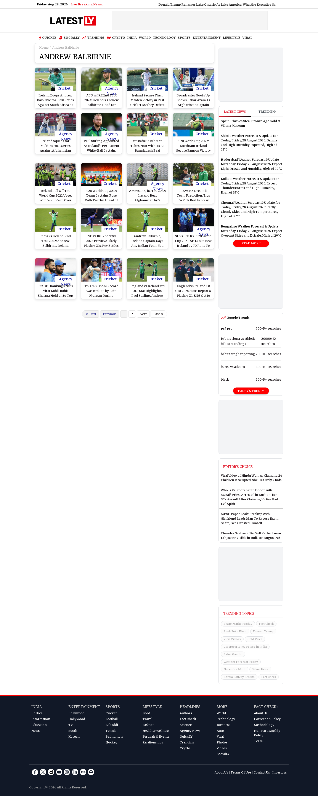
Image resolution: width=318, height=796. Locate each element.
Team (258, 741)
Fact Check (266, 623)
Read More (251, 243)
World (221, 713)
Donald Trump (263, 631)
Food (146, 713)
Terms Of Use (241, 772)
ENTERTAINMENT (207, 38)
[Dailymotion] (51, 772)
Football (112, 719)
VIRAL (247, 38)
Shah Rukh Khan (235, 631)
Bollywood (76, 713)
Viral (220, 736)
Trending (95, 38)
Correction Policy (267, 719)
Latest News (235, 112)
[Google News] (83, 772)
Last (158, 314)
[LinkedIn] (75, 772)
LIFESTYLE (231, 38)
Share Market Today (238, 623)
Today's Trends (251, 391)
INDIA (132, 38)
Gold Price (254, 639)
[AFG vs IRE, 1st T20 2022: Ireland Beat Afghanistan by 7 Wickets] (147, 174)
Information (40, 719)
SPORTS (184, 38)
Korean (74, 736)
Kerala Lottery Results (239, 677)
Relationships (153, 742)
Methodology (264, 725)
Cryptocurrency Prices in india (245, 646)
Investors (279, 772)
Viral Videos (232, 639)
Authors (186, 713)
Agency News (111, 88)
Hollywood (76, 719)
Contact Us (262, 772)
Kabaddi (112, 725)
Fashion (148, 725)
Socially (72, 38)
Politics (36, 713)
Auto (220, 731)
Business (223, 725)
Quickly (49, 38)
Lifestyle (152, 707)
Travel (147, 719)
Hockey (111, 742)
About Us (260, 713)
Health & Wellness (156, 731)
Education (39, 725)
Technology (226, 719)
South (72, 731)
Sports (113, 707)
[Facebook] (35, 772)
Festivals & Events (156, 736)
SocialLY (223, 754)
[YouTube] (59, 772)
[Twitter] (43, 772)
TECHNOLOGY (164, 38)
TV (70, 725)
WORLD (145, 38)
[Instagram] (67, 772)
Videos (222, 748)
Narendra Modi (235, 669)
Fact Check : (266, 707)
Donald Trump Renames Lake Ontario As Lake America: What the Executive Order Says (207, 4)
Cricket (64, 88)
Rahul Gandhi (233, 654)
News (35, 731)
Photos (222, 742)
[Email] (91, 772)
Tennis (111, 731)
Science (186, 725)
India (36, 707)
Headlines (190, 707)
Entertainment (84, 707)
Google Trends (237, 318)
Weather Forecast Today (241, 661)
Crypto (118, 38)
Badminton (114, 736)
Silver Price (260, 669)
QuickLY (186, 736)
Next (143, 314)
